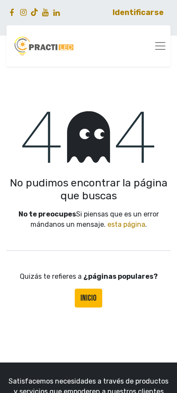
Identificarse (138, 12)
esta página (126, 224)
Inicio (88, 298)
